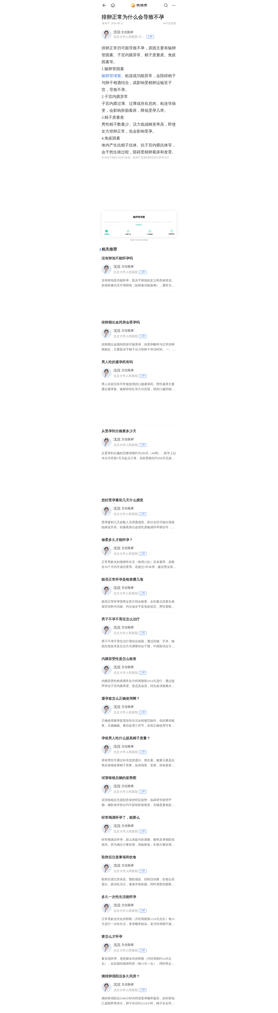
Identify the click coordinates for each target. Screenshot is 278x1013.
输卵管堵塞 (111, 76)
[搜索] (167, 5)
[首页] (102, 5)
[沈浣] (106, 34)
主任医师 (123, 32)
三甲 (150, 36)
